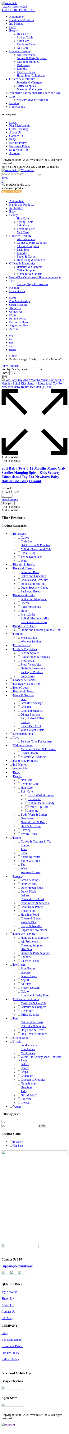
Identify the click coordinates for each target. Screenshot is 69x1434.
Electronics (27, 1010)
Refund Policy (18, 142)
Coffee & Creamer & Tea (36, 841)
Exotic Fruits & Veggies (35, 656)
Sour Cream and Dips (34, 622)
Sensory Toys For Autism (32, 99)
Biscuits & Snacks (24, 564)
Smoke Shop (21, 1037)
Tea (23, 864)
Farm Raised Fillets (32, 718)
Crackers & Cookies (33, 1079)
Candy (25, 1068)
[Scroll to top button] (63, 1418)
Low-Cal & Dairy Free (34, 995)
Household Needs (24, 691)
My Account (9, 1292)
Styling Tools (25, 37)
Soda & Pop (28, 553)
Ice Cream (19, 964)
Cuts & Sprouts (30, 653)
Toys (12, 96)
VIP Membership (12, 1339)
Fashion (14, 103)
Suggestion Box (19, 149)
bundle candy (29, 1045)
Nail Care (23, 47)
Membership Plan (23, 733)
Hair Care (23, 34)
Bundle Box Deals (24, 626)
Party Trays (27, 676)
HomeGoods (17, 106)
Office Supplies (26, 86)
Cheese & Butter (31, 918)
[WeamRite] (9, 3)
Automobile (16, 16)
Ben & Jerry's (29, 976)
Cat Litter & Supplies (33, 1026)
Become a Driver (19, 146)
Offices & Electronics (22, 79)
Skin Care (23, 41)
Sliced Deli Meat (31, 726)
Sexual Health (29, 753)
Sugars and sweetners (34, 930)
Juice (24, 849)
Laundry (22, 68)
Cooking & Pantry (32, 906)
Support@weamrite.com (17, 1266)
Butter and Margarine (34, 599)
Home (13, 122)
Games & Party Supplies (32, 58)
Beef (23, 699)
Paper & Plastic (26, 72)
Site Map (7, 1318)
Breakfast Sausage (32, 703)
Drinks (17, 837)
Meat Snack (28, 1053)
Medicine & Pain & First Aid (38, 749)
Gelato (25, 991)
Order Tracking (18, 129)
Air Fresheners (26, 54)
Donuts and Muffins (33, 583)
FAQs (12, 139)
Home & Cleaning (20, 51)
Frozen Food (28, 910)
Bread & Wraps (30, 880)
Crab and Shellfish (32, 710)
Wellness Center (23, 745)
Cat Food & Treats (32, 1022)
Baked (25, 1064)
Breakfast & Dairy (24, 595)
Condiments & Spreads (35, 903)
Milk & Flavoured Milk (35, 618)
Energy (25, 845)
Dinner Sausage (30, 714)
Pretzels (25, 1102)
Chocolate (27, 1075)
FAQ (5, 1333)
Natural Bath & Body (41, 803)
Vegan (17, 1106)
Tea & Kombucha (31, 556)
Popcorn (26, 1098)
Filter (42, 1126)
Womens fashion (31, 641)
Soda (24, 853)
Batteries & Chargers (29, 82)
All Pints (26, 983)
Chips (24, 1072)
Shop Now (9, 1298)
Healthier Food (30, 914)
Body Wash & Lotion (41, 795)
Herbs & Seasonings (33, 668)
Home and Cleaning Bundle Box (41, 629)
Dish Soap (23, 65)
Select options (10, 499)
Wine (24, 560)
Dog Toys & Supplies (34, 1033)
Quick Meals (28, 891)
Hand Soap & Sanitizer (31, 75)
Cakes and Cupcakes (33, 576)
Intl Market (16, 23)
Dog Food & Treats (32, 1030)
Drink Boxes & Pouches (35, 545)
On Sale (18, 1145)
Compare (8, 503)
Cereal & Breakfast (32, 899)
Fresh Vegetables (31, 664)
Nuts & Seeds (29, 1095)
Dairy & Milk (29, 883)
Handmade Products (21, 20)
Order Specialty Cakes (34, 587)
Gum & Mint (28, 1083)
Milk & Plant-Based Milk (36, 549)
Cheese (25, 603)
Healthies (26, 1087)
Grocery (18, 876)
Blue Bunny (28, 968)
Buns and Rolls (30, 572)
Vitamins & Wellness (33, 756)
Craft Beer (27, 541)
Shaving (33, 810)
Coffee (25, 537)
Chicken (26, 706)
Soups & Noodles (31, 926)
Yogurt (25, 980)
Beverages (19, 533)
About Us (15, 132)
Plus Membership (19, 125)
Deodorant (34, 799)
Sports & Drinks (30, 860)
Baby (12, 27)
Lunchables (28, 1049)
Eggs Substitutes (31, 606)
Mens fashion (29, 637)
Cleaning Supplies (28, 61)
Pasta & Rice (28, 922)
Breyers (25, 972)
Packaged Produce (32, 672)
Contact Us (16, 136)
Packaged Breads (31, 591)
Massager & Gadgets (29, 89)
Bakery (25, 895)
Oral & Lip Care (38, 806)
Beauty (13, 30)
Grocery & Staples (24, 680)
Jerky (24, 1091)
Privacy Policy (10, 1352)
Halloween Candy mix (26, 683)
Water (24, 868)
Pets (15, 1018)
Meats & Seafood (23, 695)
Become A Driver (12, 1346)
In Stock (18, 1141)
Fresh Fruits (28, 660)
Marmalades (28, 614)
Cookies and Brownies (34, 579)
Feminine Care (26, 44)
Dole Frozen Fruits (32, 887)
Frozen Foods (21, 645)
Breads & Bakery (23, 568)
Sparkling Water (30, 856)
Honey (25, 610)
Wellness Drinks (30, 872)
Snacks (17, 1041)
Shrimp (25, 722)
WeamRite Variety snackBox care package (35, 92)
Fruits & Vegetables (25, 649)
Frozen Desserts (30, 987)
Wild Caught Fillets (32, 730)
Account (14, 153)
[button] (11, 457)
